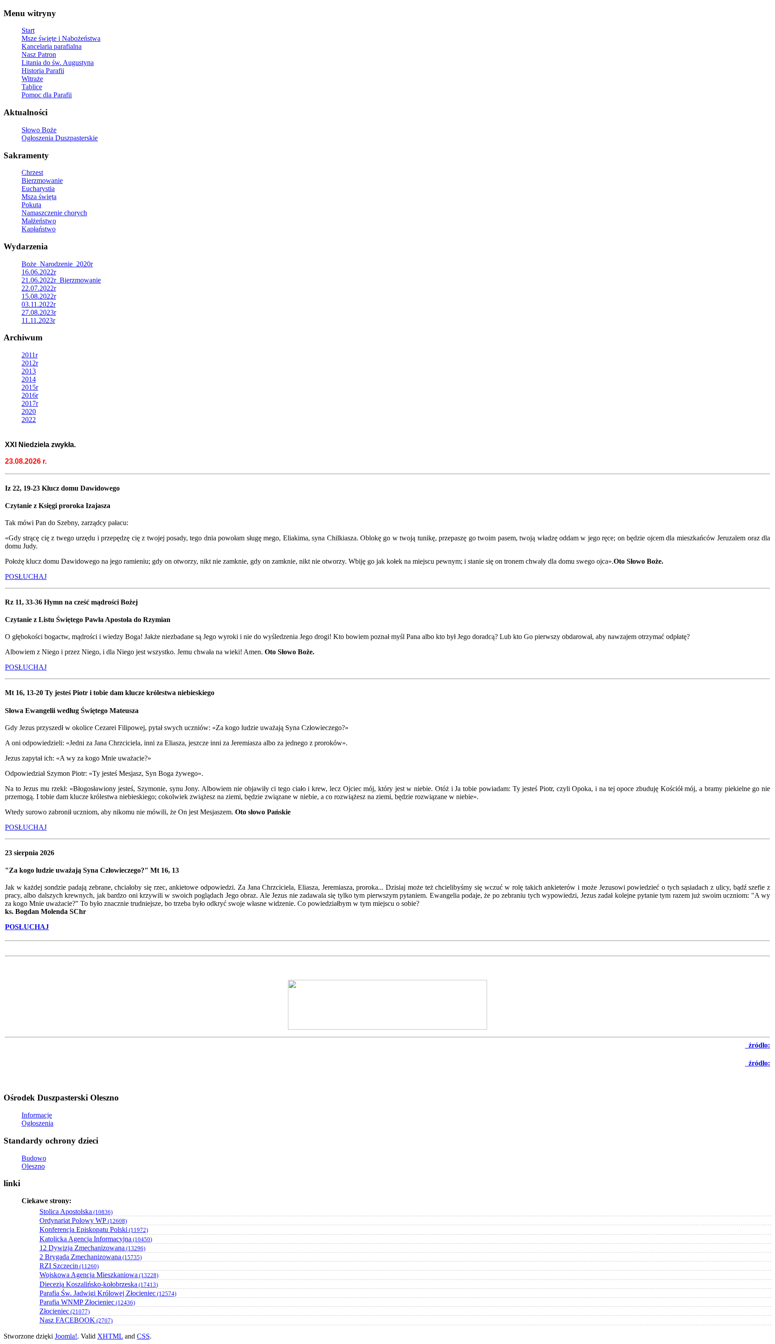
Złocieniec (64, 1311)
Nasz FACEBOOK (76, 1320)
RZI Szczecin (69, 1266)
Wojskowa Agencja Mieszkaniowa (98, 1275)
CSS (143, 1336)
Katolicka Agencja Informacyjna (95, 1239)
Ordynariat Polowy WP (83, 1220)
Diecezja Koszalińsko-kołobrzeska (98, 1284)
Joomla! (66, 1336)
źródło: (757, 1063)
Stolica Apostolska (76, 1211)
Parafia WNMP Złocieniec (87, 1302)
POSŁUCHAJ (26, 576)
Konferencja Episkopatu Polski (93, 1229)
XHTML (110, 1336)
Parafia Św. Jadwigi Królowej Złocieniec (107, 1293)
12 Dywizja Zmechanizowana (92, 1248)
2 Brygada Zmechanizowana (90, 1257)
